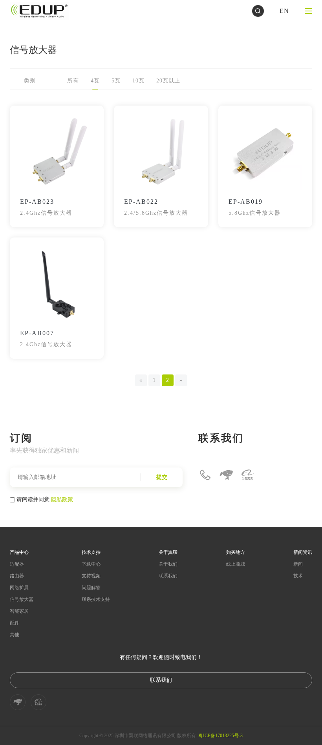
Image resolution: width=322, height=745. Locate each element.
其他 (14, 634)
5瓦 (116, 81)
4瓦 (95, 81)
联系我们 (168, 576)
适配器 (17, 564)
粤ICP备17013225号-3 (220, 735)
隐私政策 (62, 499)
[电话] (205, 475)
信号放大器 (21, 599)
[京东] (226, 475)
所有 (73, 81)
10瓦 (138, 81)
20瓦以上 (168, 81)
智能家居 (19, 611)
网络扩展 (19, 587)
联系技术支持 (96, 599)
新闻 (298, 564)
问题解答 (91, 587)
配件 (14, 623)
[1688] (247, 475)
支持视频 (91, 576)
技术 (298, 576)
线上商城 (235, 564)
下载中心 (91, 564)
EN (284, 10)
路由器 (17, 576)
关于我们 (168, 564)
